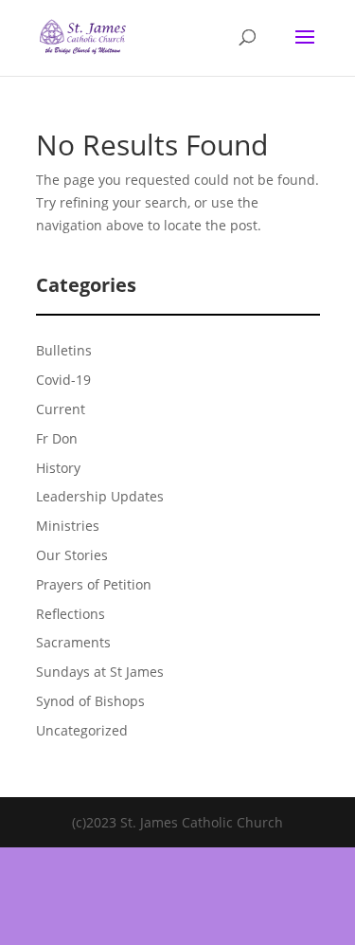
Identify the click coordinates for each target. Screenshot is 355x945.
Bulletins (64, 350)
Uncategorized (82, 730)
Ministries (67, 526)
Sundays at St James (100, 672)
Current (60, 409)
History (58, 468)
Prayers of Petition (93, 584)
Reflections (70, 614)
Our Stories (72, 555)
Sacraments (73, 642)
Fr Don (57, 438)
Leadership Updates (100, 496)
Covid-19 (63, 380)
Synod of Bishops (90, 701)
